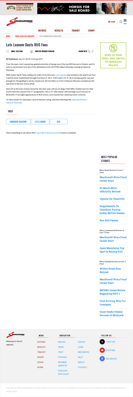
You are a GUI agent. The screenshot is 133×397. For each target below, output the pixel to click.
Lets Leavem (61, 75)
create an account (52, 133)
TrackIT (76, 30)
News (8, 36)
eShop (91, 30)
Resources (83, 352)
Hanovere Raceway (18, 121)
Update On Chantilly (112, 198)
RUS (58, 121)
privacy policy (11, 391)
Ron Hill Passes (109, 220)
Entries (42, 30)
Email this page (17, 51)
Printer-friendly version (44, 51)
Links (80, 347)
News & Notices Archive (24, 36)
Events (81, 342)
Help (80, 357)
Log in (39, 133)
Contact (82, 367)
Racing (61, 342)
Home (40, 367)
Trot (60, 352)
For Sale (62, 357)
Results (59, 30)
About (81, 362)
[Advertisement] (113, 111)
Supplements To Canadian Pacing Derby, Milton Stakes (112, 209)
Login (113, 21)
